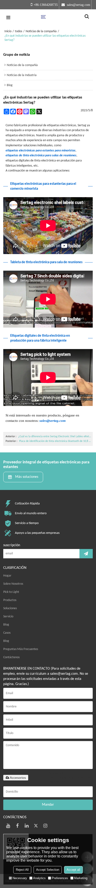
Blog (6, 624)
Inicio (7, 31)
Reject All (22, 869)
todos (18, 31)
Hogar (7, 575)
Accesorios (18, 778)
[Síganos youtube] (8, 825)
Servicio (8, 616)
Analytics (39, 878)
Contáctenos (11, 657)
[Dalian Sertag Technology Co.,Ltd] (48, 17)
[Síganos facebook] (17, 825)
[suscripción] (86, 553)
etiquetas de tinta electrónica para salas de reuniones (41, 155)
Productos (9, 600)
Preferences (60, 878)
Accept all (73, 869)
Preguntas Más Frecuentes (20, 649)
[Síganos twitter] (36, 825)
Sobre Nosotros (13, 584)
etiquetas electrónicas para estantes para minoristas (40, 150)
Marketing (80, 878)
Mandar (48, 805)
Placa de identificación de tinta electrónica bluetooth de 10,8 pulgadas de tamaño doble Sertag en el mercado (55, 441)
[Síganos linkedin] (26, 825)
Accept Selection (47, 869)
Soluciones (10, 608)
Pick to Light (11, 592)
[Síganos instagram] (45, 825)
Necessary (20, 878)
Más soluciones (26, 477)
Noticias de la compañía (41, 31)
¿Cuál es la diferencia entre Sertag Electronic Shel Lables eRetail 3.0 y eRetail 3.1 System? (55, 436)
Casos (6, 633)
